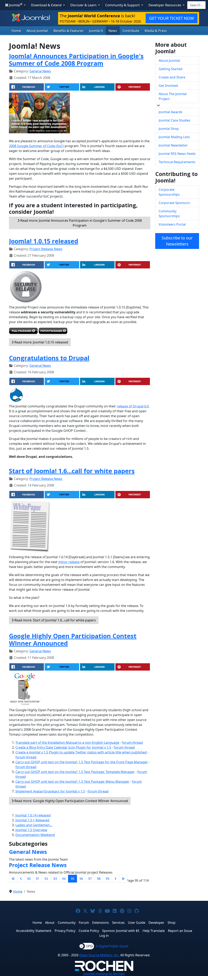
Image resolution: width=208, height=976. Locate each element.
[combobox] (196, 5)
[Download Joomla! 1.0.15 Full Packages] (23, 332)
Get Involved (168, 85)
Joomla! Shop (169, 128)
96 (81, 878)
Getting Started (170, 69)
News (112, 30)
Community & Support (123, 5)
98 (99, 878)
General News (40, 71)
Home (16, 30)
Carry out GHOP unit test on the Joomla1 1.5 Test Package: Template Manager (75, 772)
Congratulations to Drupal (49, 358)
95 (72, 878)
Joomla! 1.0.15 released (43, 241)
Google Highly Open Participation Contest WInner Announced (72, 640)
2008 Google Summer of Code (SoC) (36, 146)
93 (55, 878)
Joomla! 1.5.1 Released (32, 820)
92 (46, 878)
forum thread (132, 742)
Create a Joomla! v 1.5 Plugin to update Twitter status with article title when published (81, 752)
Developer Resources (165, 5)
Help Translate (154, 930)
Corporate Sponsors (174, 203)
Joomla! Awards (170, 112)
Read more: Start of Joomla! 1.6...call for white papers (55, 620)
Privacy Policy (65, 930)
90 (29, 878)
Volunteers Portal (172, 224)
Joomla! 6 (96, 30)
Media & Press (156, 30)
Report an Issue (180, 930)
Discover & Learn (83, 5)
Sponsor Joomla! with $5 (120, 930)
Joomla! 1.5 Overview (31, 830)
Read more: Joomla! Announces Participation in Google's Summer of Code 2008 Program (81, 223)
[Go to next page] (115, 879)
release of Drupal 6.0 (133, 406)
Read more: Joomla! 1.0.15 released (41, 342)
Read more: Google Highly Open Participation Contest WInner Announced (71, 801)
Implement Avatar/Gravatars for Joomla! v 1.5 (50, 791)
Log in (104, 935)
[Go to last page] (123, 879)
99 (107, 878)
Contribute (130, 30)
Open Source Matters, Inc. (99, 955)
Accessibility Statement (33, 930)
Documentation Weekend (35, 835)
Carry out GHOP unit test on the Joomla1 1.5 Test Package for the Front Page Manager (81, 762)
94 (64, 878)
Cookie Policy (89, 930)
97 (90, 878)
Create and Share (172, 77)
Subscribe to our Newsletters (177, 241)
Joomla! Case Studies (174, 120)
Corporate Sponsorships (169, 192)
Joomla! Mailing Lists (174, 137)
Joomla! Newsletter (173, 145)
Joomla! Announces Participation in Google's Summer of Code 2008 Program (76, 60)
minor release (69, 562)
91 (37, 878)
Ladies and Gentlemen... (33, 825)
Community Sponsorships (169, 213)
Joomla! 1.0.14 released (33, 815)
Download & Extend (46, 5)
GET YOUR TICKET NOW (171, 18)
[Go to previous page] (21, 879)
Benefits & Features (68, 30)
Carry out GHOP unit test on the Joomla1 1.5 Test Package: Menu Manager (72, 781)
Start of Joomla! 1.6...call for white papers (72, 471)
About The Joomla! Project (173, 96)
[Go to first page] (13, 879)
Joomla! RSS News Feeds (177, 153)
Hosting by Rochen (104, 973)
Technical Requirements (177, 162)
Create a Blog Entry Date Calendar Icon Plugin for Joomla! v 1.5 (63, 747)
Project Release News (45, 249)
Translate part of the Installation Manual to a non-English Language (67, 742)
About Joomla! (37, 30)
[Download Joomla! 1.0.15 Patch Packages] (53, 332)
